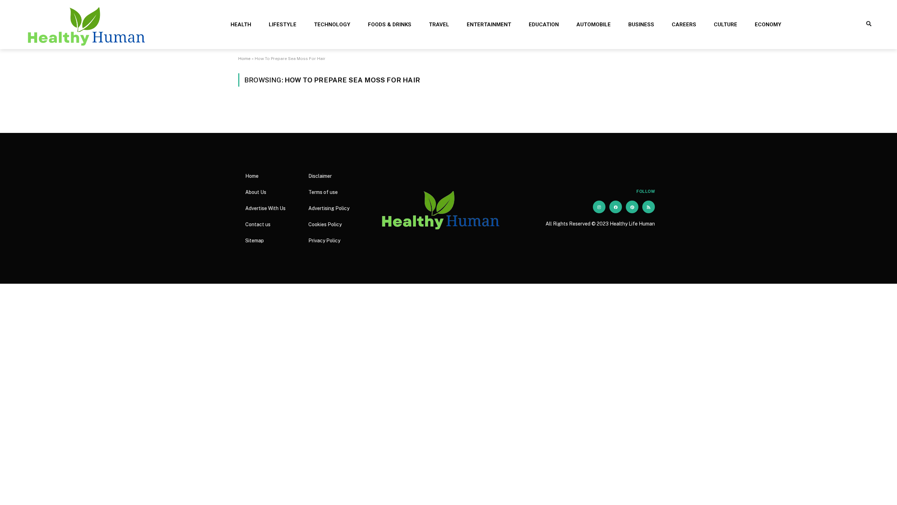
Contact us (258, 224)
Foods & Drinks (389, 24)
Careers (684, 24)
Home (244, 58)
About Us (255, 192)
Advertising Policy (328, 208)
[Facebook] (615, 207)
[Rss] (648, 207)
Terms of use (323, 192)
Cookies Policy (325, 224)
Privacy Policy (324, 240)
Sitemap (254, 240)
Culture (725, 24)
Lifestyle (282, 24)
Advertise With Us (265, 208)
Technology (332, 24)
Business (641, 24)
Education (544, 24)
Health (241, 24)
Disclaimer (320, 176)
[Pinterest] (632, 207)
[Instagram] (599, 207)
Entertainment (489, 24)
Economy (768, 24)
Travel (439, 24)
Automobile (593, 24)
